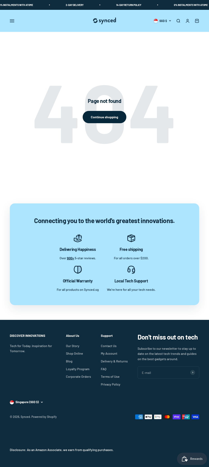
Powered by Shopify (44, 416)
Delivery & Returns (114, 361)
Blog (69, 361)
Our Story (72, 346)
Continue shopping (104, 117)
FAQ (103, 369)
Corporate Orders (78, 376)
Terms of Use (110, 376)
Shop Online (74, 353)
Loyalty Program (77, 369)
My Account (109, 353)
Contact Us (109, 346)
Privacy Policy (110, 384)
